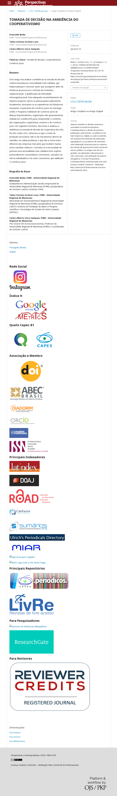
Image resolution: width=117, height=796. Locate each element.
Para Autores (15, 737)
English (12, 251)
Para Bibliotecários (17, 741)
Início (11, 11)
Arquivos (21, 11)
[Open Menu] (9, 3)
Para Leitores (15, 732)
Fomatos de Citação (80, 87)
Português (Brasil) (17, 247)
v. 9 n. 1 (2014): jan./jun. (38, 11)
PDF (76, 35)
